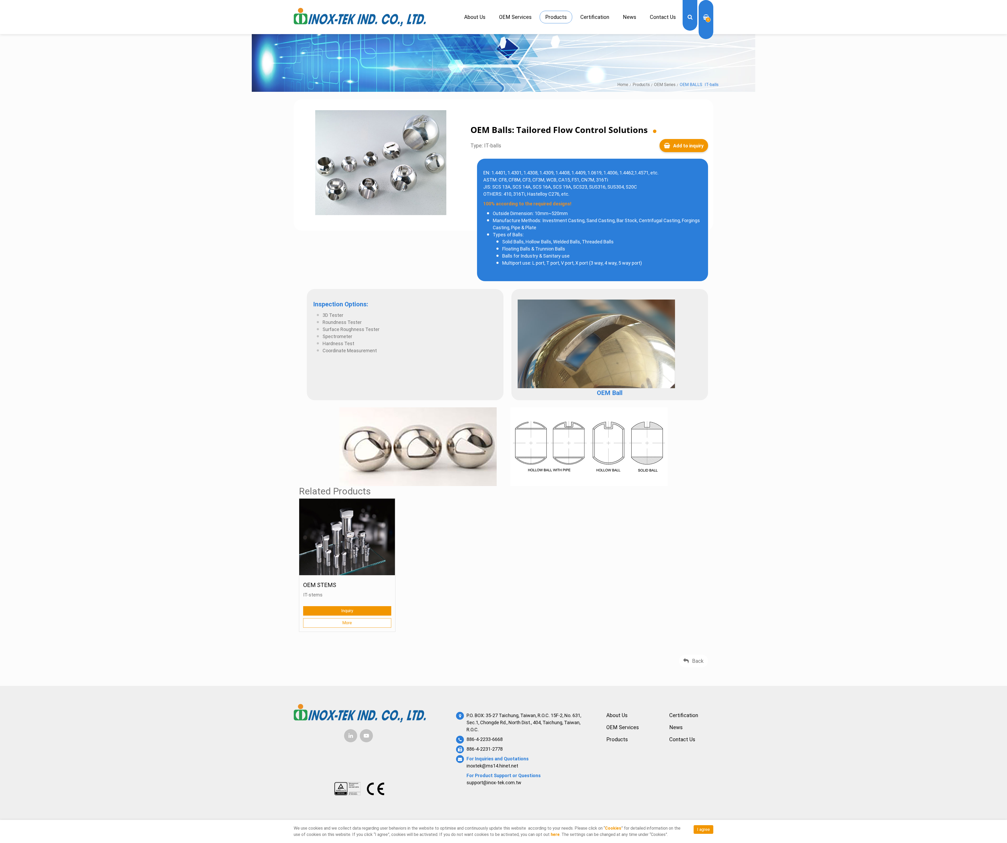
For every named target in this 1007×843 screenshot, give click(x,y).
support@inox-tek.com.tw (494, 782)
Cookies (613, 828)
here (555, 834)
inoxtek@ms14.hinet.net (492, 766)
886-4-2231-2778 (485, 749)
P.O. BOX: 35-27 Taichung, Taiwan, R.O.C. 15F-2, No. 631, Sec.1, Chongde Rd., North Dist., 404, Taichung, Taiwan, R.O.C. (524, 722)
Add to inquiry (688, 145)
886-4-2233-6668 (485, 739)
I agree (703, 829)
